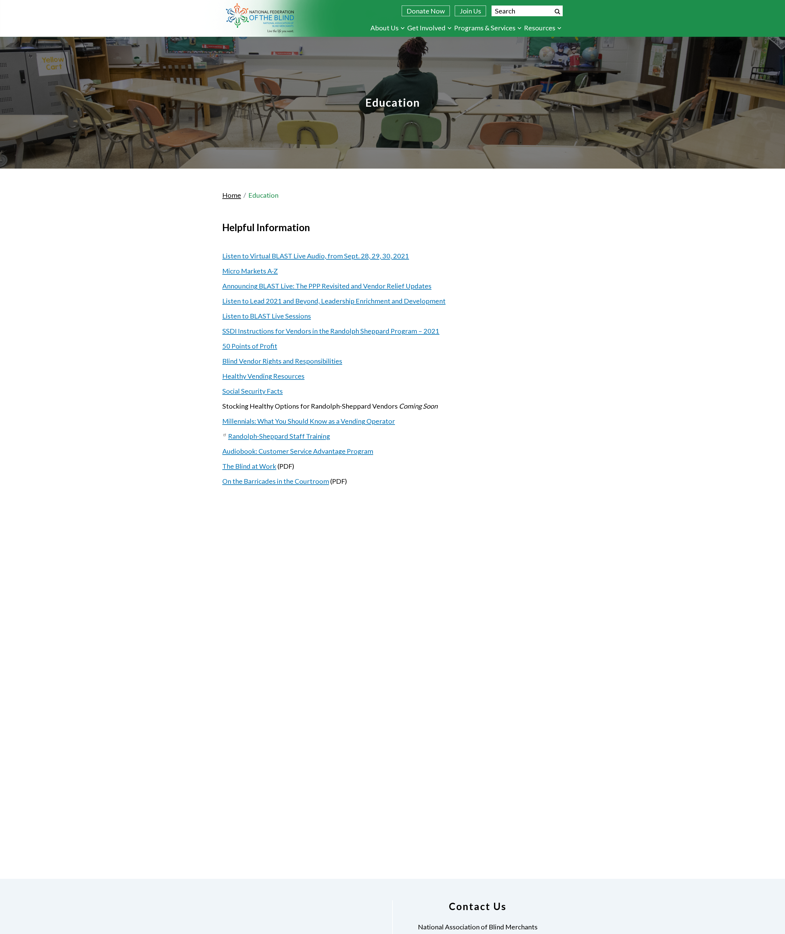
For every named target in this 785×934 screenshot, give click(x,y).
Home (231, 195)
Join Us (470, 11)
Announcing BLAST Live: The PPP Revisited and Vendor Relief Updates (326, 286)
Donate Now (426, 11)
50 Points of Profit (249, 346)
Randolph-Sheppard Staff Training (279, 436)
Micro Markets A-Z (250, 271)
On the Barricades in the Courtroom (275, 481)
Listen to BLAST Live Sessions (266, 316)
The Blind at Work (249, 466)
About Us (384, 28)
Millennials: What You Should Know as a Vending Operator (308, 421)
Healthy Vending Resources (263, 376)
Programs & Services (484, 28)
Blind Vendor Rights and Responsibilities (282, 361)
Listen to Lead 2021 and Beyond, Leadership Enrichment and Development (334, 301)
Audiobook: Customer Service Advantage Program (297, 451)
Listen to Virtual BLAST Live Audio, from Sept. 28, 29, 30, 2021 (315, 256)
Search (557, 12)
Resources (539, 28)
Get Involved (426, 28)
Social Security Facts (252, 391)
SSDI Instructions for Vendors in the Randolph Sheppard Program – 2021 (330, 331)
